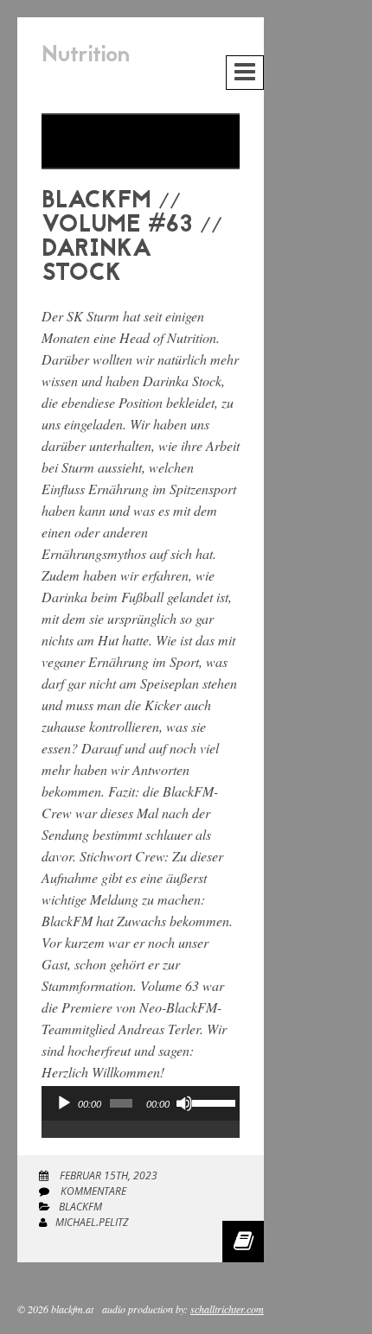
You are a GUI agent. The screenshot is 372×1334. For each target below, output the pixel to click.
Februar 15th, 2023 (107, 1175)
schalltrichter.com (227, 1309)
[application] (141, 1120)
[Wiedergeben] (64, 1103)
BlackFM (80, 1206)
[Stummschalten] (184, 1103)
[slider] (211, 1101)
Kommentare (92, 1191)
